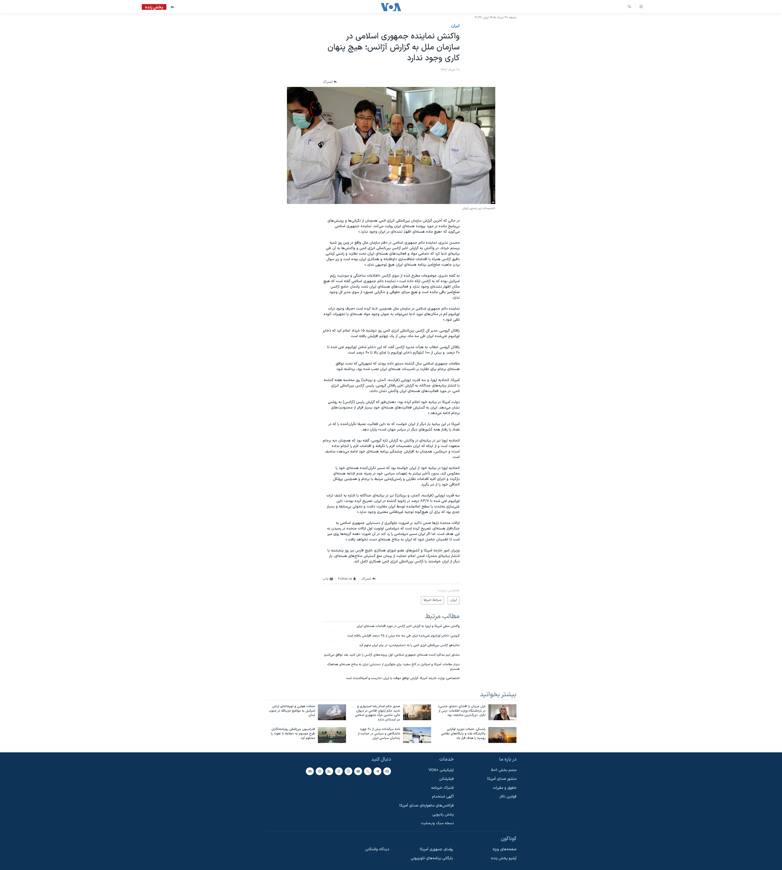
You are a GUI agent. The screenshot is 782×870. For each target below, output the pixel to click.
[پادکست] (319, 771)
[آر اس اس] (329, 771)
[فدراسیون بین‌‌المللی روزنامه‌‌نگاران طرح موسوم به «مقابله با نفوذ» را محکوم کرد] (332, 735)
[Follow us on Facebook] (387, 771)
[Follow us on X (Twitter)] (368, 771)
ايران (455, 26)
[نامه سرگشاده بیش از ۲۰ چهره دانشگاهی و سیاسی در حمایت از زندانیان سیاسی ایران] (417, 735)
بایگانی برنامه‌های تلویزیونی (432, 858)
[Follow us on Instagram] (348, 771)
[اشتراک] (310, 771)
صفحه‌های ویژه (504, 849)
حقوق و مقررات (504, 788)
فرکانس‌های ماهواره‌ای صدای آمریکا (426, 805)
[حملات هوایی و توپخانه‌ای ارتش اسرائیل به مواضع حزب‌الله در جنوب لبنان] (332, 712)
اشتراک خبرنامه (442, 788)
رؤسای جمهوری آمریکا (436, 849)
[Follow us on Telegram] (377, 771)
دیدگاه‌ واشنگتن (377, 849)
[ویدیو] (172, 7)
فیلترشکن (446, 779)
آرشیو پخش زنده (503, 858)
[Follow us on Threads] (339, 771)
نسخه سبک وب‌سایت (437, 823)
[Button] (330, 81)
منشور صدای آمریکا (501, 779)
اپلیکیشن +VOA (441, 770)
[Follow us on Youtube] (358, 771)
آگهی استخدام (443, 796)
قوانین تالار (508, 796)
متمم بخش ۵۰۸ (503, 770)
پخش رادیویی (443, 814)
